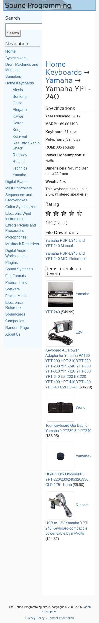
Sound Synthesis (19, 269)
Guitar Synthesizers (21, 207)
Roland (19, 162)
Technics (20, 168)
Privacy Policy (35, 618)
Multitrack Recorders (22, 244)
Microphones (15, 237)
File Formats (15, 276)
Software (12, 289)
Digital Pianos (16, 182)
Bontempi (20, 96)
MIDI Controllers (18, 188)
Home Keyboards (19, 83)
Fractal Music (16, 296)
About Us (12, 334)
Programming (16, 282)
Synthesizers (15, 58)
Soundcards (15, 314)
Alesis (18, 90)
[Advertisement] (68, 34)
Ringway (20, 155)
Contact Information (61, 618)
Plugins (11, 263)
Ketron (18, 123)
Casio (17, 103)
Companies (14, 321)
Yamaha (19, 175)
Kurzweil (20, 136)
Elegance (20, 110)
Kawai (18, 116)
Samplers (13, 76)
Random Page (17, 328)
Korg (16, 130)
